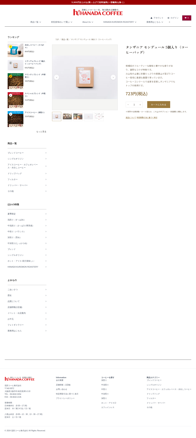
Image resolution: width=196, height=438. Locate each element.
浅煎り (104, 380)
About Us (86, 22)
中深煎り (105, 394)
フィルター (151, 398)
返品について (131, 117)
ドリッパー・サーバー (156, 403)
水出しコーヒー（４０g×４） (34, 46)
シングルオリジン (154, 385)
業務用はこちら (153, 22)
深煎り (104, 398)
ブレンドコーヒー (154, 380)
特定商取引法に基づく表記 (147, 117)
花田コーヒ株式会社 (19, 431)
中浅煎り (105, 385)
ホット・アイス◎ (108, 403)
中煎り (104, 389)
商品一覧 (34, 22)
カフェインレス (107, 407)
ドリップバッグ (153, 394)
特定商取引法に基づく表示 (67, 394)
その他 (149, 407)
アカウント (159, 18)
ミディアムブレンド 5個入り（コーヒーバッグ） (35, 62)
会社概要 (59, 380)
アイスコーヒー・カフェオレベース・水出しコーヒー (169, 389)
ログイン (175, 18)
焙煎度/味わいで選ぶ (60, 22)
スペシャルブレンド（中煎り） (35, 94)
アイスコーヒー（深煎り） (35, 112)
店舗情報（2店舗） (64, 385)
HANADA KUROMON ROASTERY (118, 22)
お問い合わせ (61, 389)
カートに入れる (158, 104)
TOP (57, 39)
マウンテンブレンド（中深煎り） (35, 76)
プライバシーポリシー (65, 398)
